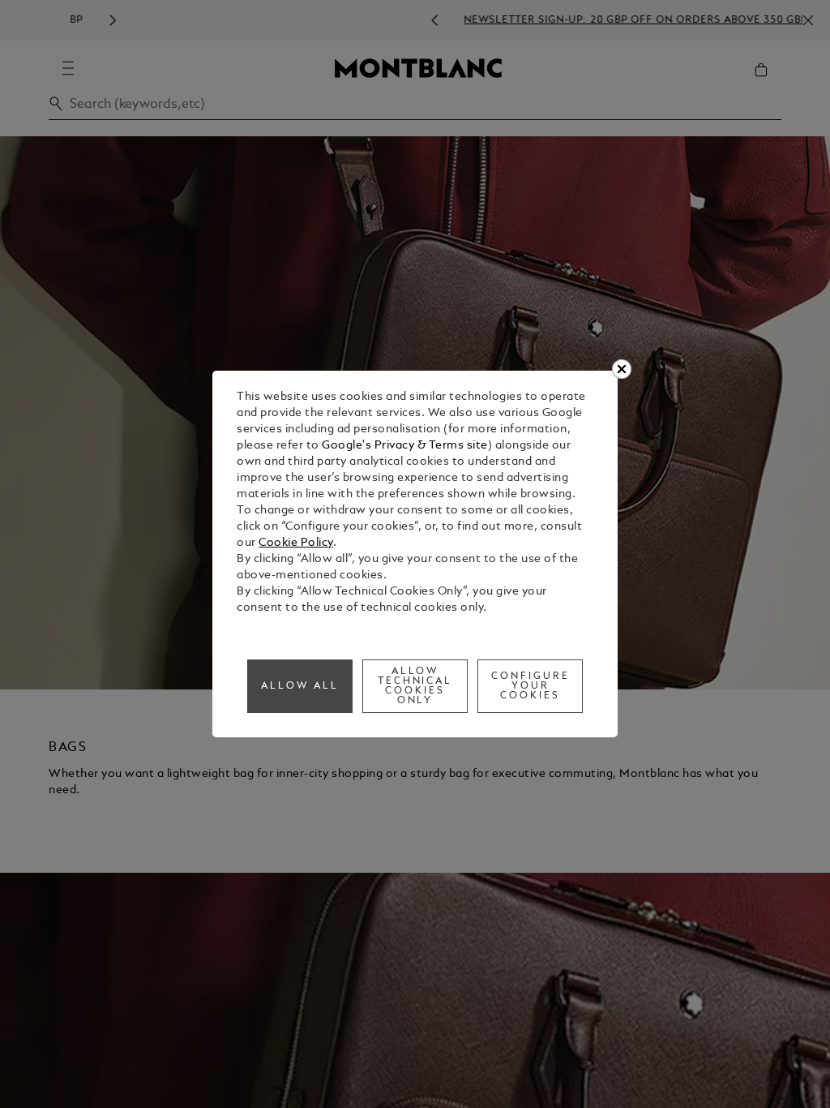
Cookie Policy (296, 543)
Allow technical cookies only (415, 686)
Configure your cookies (530, 686)
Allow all (300, 686)
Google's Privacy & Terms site (405, 445)
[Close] (621, 369)
